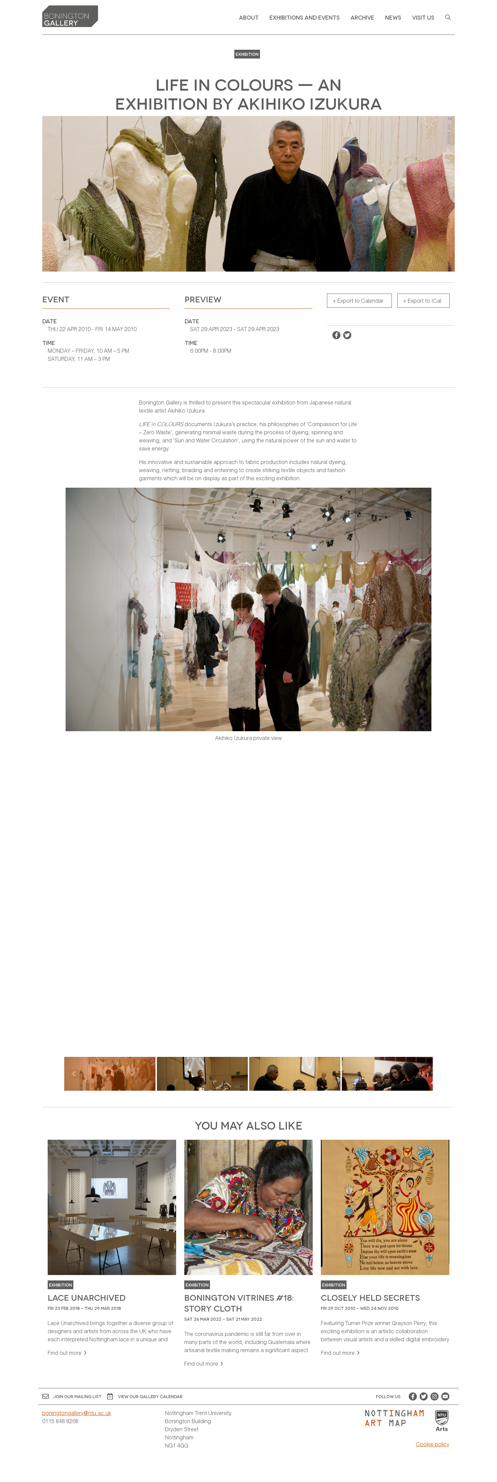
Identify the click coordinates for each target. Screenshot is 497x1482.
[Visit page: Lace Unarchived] (112, 1248)
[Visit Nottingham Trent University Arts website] (441, 1421)
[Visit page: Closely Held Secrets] (385, 1248)
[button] (423, 1074)
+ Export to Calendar (358, 300)
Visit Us (423, 17)
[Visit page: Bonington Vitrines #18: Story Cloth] (248, 1254)
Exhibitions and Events (304, 17)
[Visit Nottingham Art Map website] (397, 1418)
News (393, 17)
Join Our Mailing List (77, 1396)
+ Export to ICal (422, 300)
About (249, 17)
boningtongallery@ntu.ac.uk (76, 1413)
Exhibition (247, 53)
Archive (362, 17)
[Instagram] (434, 1396)
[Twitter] (424, 1396)
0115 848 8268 (60, 1421)
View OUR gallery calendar (150, 1396)
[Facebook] (413, 1396)
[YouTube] (445, 1396)
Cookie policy (432, 1444)
